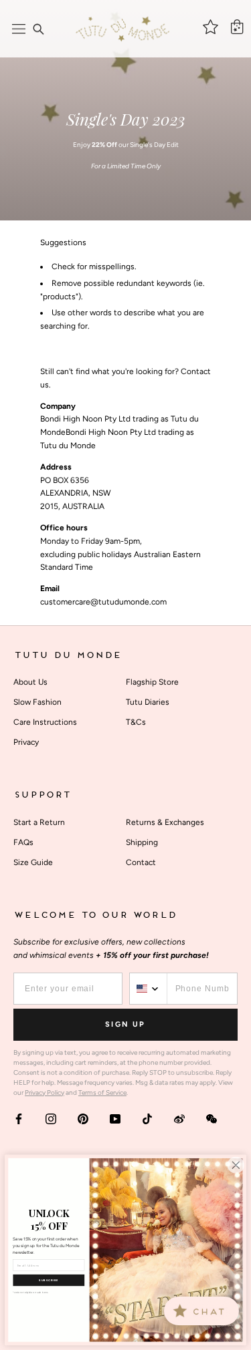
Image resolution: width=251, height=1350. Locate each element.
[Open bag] (237, 26)
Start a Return (39, 822)
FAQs (23, 842)
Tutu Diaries (147, 702)
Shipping (142, 842)
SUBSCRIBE (48, 1280)
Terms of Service (102, 1092)
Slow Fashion (37, 702)
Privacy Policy (44, 1092)
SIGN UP (125, 1024)
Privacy (26, 742)
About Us (30, 682)
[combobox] (148, 988)
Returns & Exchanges (165, 822)
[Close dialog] (236, 1164)
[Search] (38, 29)
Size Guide (33, 862)
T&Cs (136, 722)
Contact (141, 862)
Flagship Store (152, 682)
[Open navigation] (18, 29)
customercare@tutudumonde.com (103, 602)
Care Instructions (45, 722)
